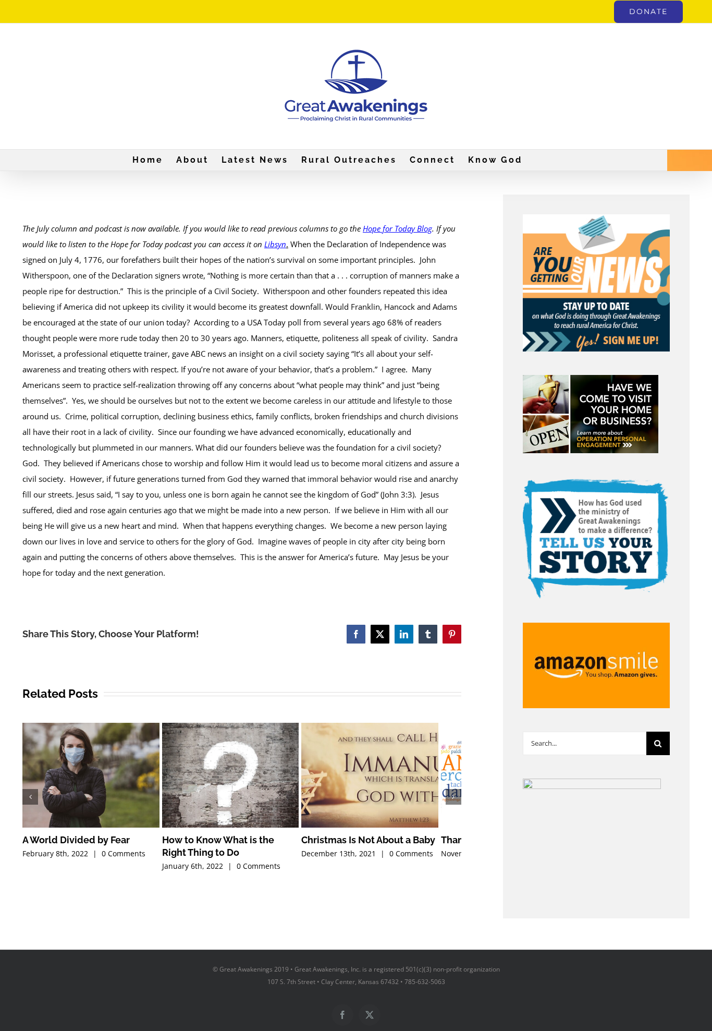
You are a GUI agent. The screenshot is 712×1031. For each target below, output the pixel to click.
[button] (30, 800)
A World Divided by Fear (76, 846)
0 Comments (123, 859)
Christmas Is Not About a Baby (384, 846)
